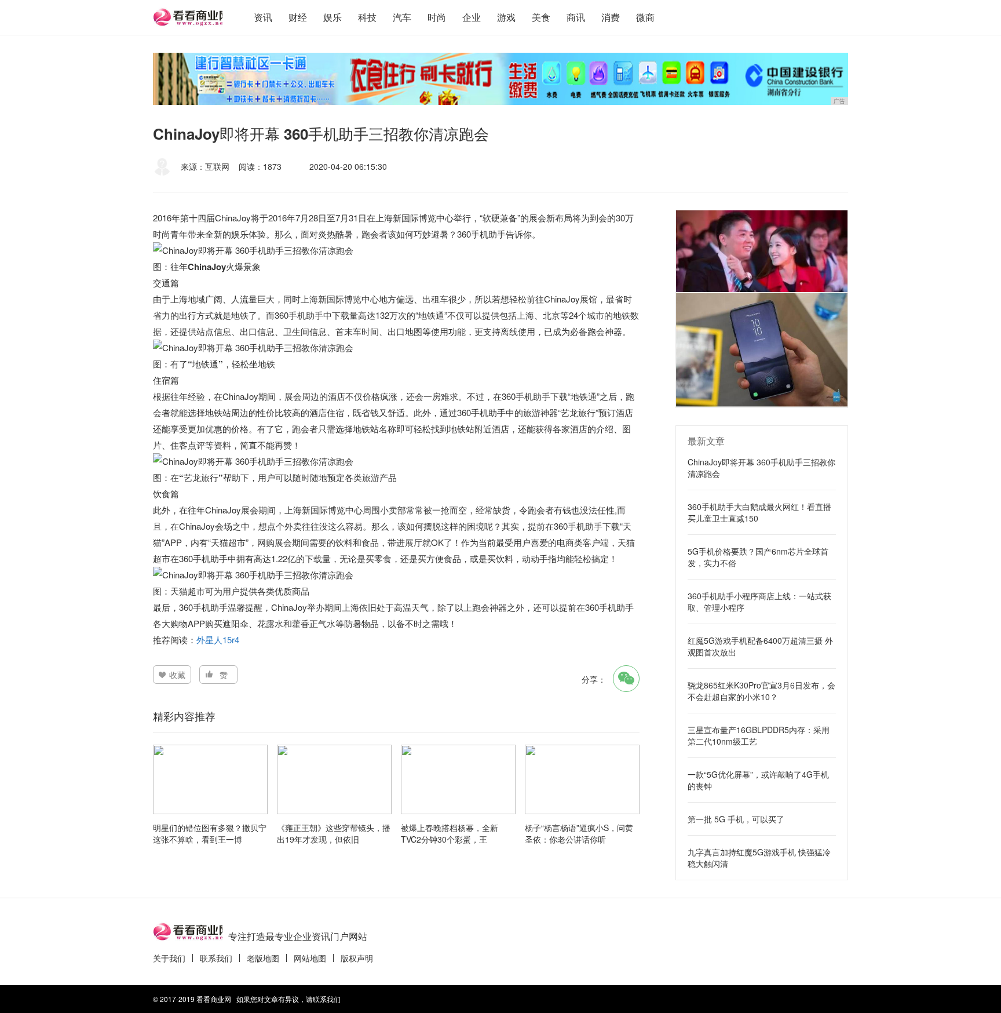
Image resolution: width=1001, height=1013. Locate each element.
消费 (610, 17)
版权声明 (357, 958)
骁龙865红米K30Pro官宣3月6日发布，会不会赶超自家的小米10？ (761, 690)
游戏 (506, 17)
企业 (471, 17)
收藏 (177, 674)
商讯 (576, 17)
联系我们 (216, 958)
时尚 (437, 17)
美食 (541, 17)
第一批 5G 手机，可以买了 (736, 819)
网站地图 (310, 958)
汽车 (402, 17)
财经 (297, 17)
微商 (645, 17)
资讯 (263, 17)
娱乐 (332, 17)
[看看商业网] (187, 17)
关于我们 (169, 958)
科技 (367, 17)
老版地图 (263, 958)
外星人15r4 (217, 639)
